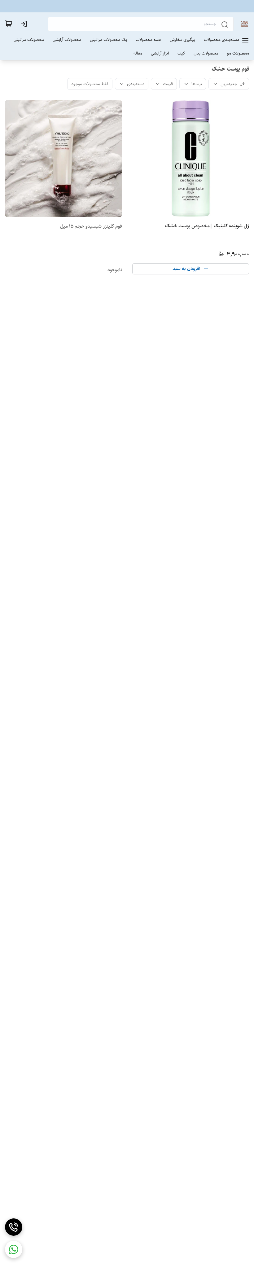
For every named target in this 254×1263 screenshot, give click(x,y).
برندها (196, 84)
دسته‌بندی (135, 84)
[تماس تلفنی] (13, 1227)
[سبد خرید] (8, 24)
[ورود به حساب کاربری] (25, 23)
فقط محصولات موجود (89, 84)
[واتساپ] (13, 1249)
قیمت (168, 84)
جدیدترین (229, 84)
